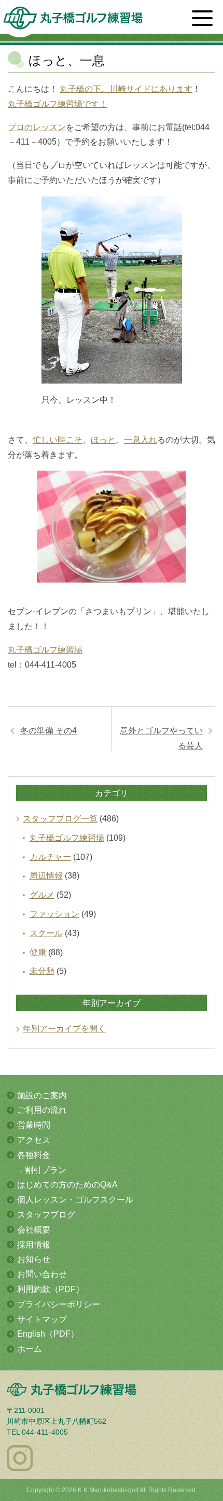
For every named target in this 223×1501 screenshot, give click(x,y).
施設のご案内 (42, 1095)
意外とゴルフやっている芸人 (161, 738)
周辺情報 (46, 875)
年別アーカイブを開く (64, 1028)
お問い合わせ (42, 1274)
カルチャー (50, 857)
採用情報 (33, 1244)
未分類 (42, 971)
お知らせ (33, 1259)
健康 (38, 952)
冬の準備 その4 (48, 730)
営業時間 (33, 1125)
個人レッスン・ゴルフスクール (75, 1199)
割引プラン (45, 1170)
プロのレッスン (37, 127)
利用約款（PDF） (50, 1289)
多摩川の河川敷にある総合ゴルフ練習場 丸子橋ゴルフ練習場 (73, 21)
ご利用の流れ (42, 1110)
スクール (46, 933)
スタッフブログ (46, 1214)
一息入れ (140, 439)
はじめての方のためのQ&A (67, 1184)
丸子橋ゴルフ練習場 (45, 649)
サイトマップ (42, 1319)
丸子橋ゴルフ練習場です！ (57, 104)
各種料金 (33, 1155)
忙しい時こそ (57, 439)
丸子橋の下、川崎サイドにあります (126, 88)
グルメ (42, 894)
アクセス (33, 1140)
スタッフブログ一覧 (60, 818)
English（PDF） (48, 1333)
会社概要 (33, 1229)
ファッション (54, 914)
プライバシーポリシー (58, 1304)
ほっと (103, 439)
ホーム (29, 1348)
